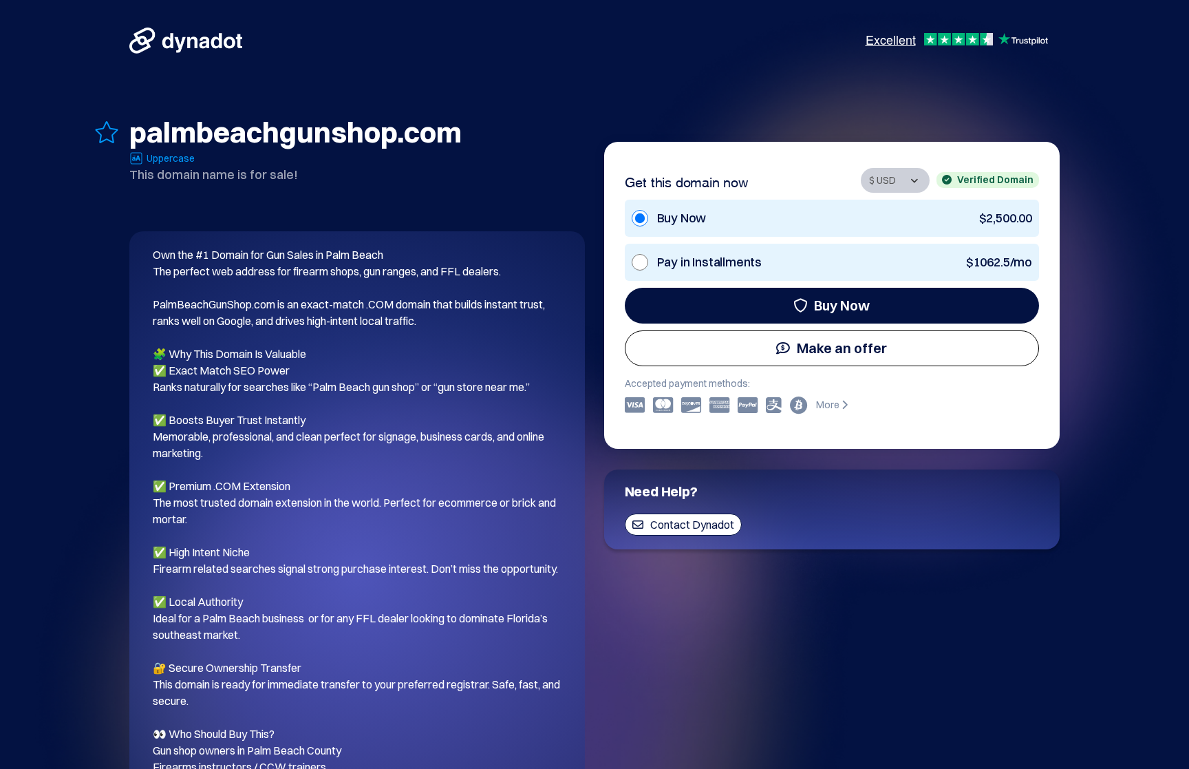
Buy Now (842, 305)
